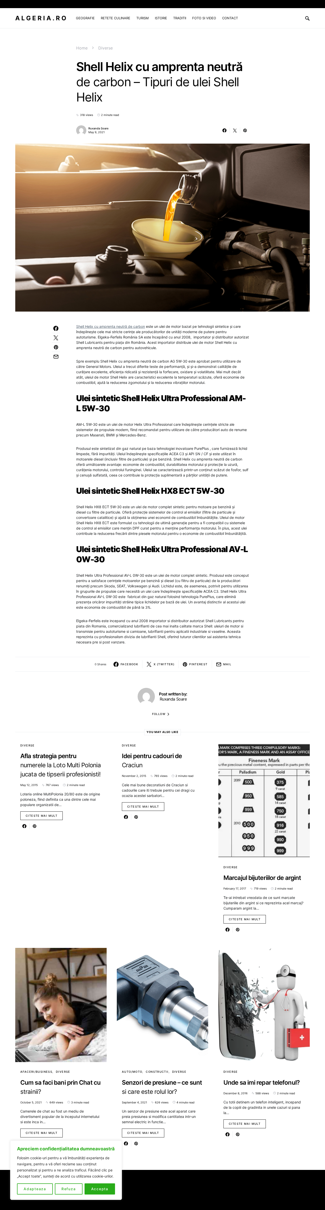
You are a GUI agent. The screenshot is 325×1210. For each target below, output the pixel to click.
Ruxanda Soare (98, 128)
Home (82, 47)
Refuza (68, 1189)
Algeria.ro (41, 18)
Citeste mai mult (41, 815)
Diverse (105, 47)
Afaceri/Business (36, 1071)
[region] (66, 1170)
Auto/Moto (132, 1071)
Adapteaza (35, 1189)
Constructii (157, 1071)
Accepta (99, 1189)
